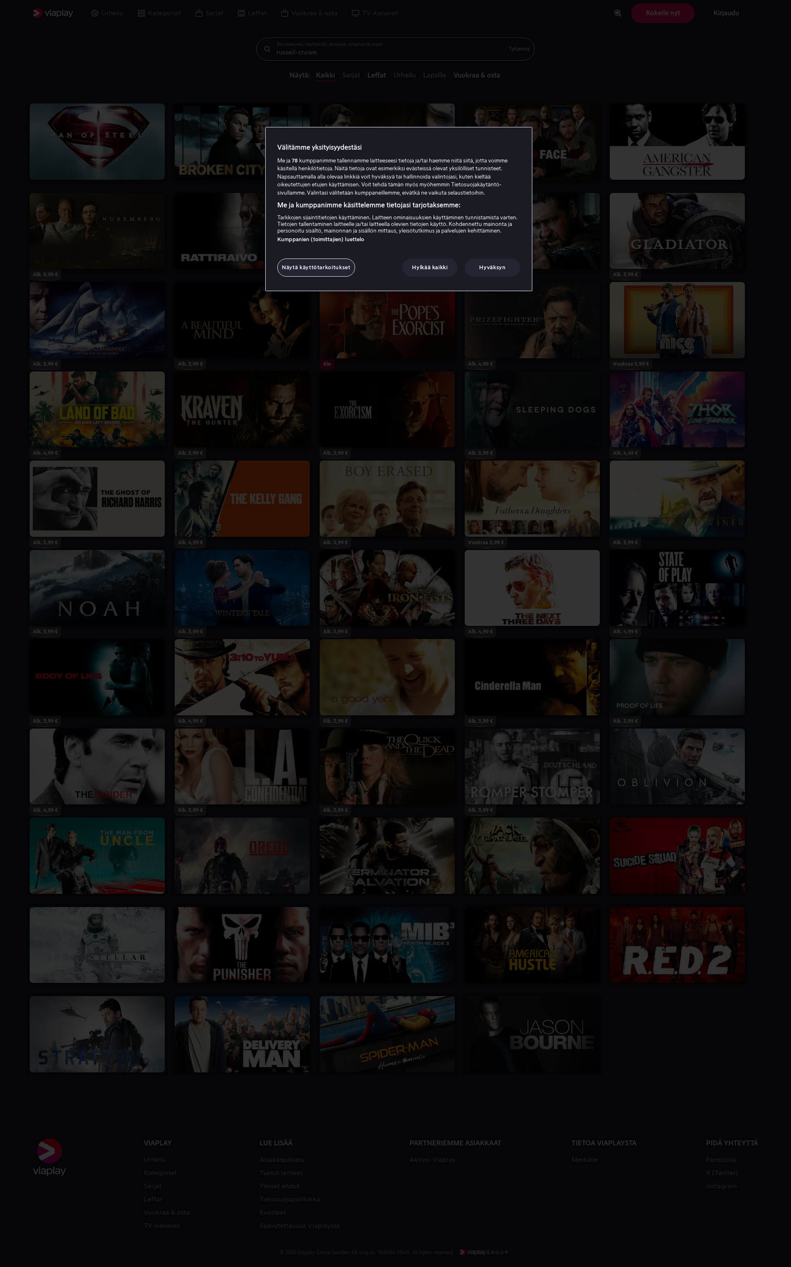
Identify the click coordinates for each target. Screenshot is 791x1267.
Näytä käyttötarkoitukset (316, 267)
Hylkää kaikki (429, 267)
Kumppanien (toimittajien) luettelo (320, 239)
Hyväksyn (492, 267)
